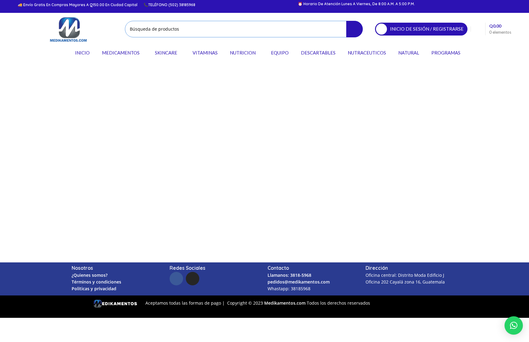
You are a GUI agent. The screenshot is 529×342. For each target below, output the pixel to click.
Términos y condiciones (96, 282)
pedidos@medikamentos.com (299, 282)
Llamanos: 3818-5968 (289, 275)
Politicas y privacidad (94, 288)
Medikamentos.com (285, 303)
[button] (514, 325)
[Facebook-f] (176, 278)
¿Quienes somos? (89, 275)
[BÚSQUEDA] (354, 29)
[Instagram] (192, 278)
